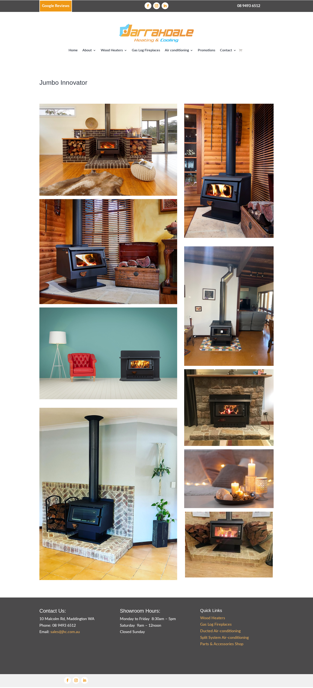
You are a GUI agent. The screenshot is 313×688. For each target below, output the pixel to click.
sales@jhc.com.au (65, 632)
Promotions (206, 50)
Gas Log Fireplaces (146, 50)
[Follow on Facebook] (148, 5)
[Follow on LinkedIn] (165, 5)
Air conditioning (177, 50)
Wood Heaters (112, 50)
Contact (226, 50)
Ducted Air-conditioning (220, 631)
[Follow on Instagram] (156, 5)
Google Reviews (55, 6)
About (87, 50)
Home (73, 50)
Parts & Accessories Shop (221, 644)
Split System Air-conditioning (224, 638)
